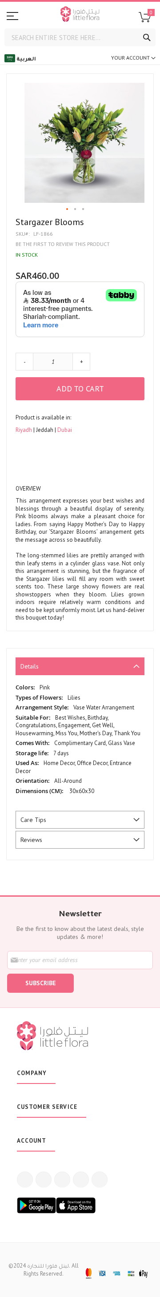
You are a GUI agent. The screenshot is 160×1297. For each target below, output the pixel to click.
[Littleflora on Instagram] (62, 1180)
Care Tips (33, 820)
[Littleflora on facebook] (25, 1180)
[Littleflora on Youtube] (81, 1180)
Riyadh (24, 430)
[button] (68, 209)
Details (29, 666)
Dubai (64, 430)
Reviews (31, 840)
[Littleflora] (80, 15)
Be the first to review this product (63, 244)
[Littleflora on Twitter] (44, 1180)
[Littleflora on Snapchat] (100, 1180)
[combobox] (80, 37)
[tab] (80, 666)
